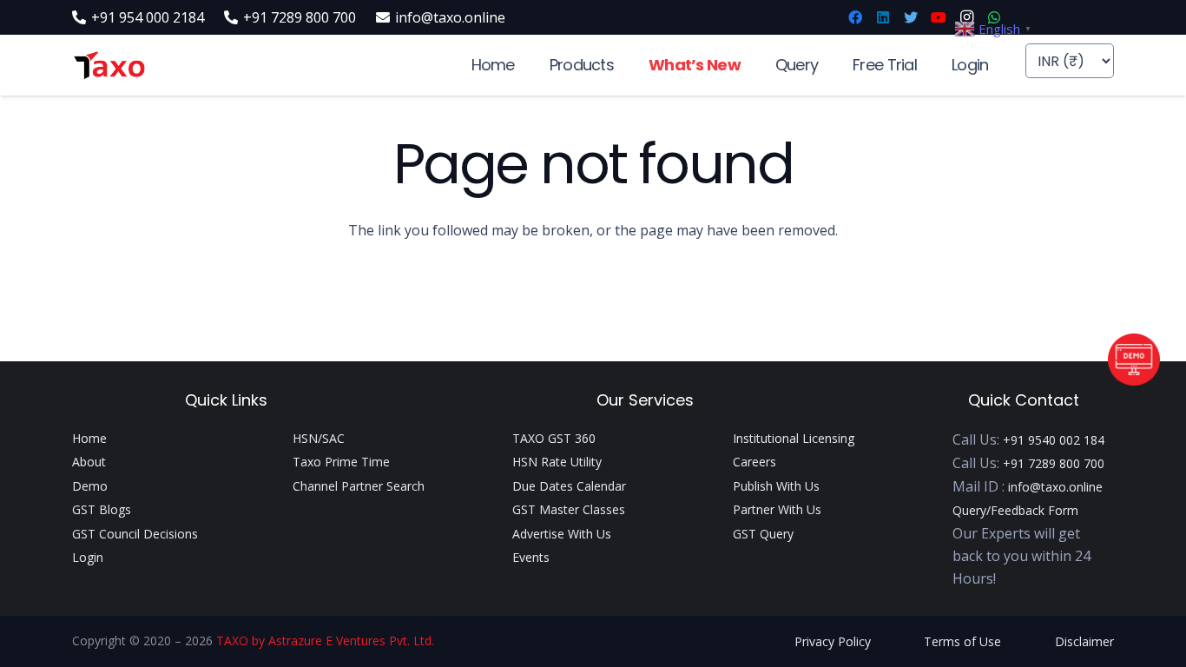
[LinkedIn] (883, 17)
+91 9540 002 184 (1053, 440)
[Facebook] (855, 17)
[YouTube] (938, 17)
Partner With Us (777, 509)
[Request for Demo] (1134, 380)
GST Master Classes (568, 509)
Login (87, 557)
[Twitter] (911, 17)
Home (89, 438)
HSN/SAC (319, 438)
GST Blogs (101, 509)
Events (531, 557)
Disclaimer (1084, 641)
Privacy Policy (832, 641)
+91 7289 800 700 (1053, 463)
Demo (90, 486)
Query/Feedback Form (1015, 510)
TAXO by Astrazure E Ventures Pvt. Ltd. (325, 640)
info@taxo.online (1055, 487)
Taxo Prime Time (341, 461)
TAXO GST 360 (554, 438)
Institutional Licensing (793, 438)
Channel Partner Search (359, 486)
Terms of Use (962, 641)
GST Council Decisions (135, 533)
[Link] (109, 65)
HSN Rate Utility (557, 461)
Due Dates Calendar (569, 486)
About (89, 461)
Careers (754, 461)
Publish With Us (776, 486)
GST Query (763, 533)
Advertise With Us (561, 533)
